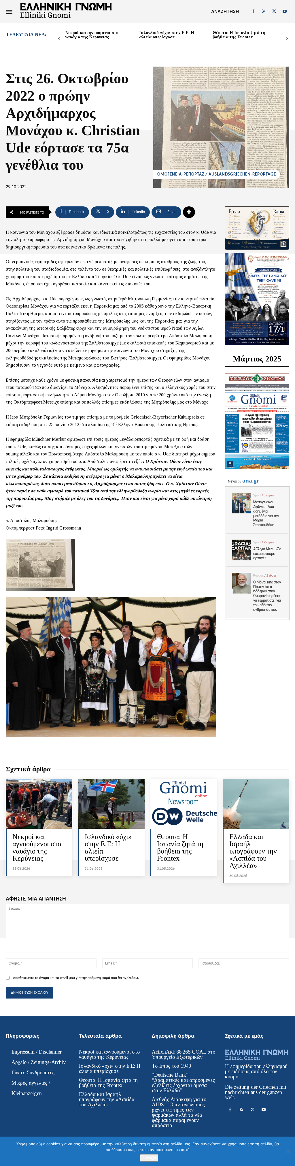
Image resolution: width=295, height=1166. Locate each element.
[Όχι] (288, 1151)
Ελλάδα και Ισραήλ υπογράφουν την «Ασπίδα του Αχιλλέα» (253, 851)
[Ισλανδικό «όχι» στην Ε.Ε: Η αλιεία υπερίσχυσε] (111, 804)
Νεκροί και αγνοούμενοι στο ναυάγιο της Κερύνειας (91, 34)
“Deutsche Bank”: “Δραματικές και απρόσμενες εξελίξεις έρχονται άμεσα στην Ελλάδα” (183, 1082)
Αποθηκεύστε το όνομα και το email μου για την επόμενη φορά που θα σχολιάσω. (76, 978)
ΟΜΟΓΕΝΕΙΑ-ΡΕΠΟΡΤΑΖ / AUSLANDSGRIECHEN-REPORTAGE (216, 174)
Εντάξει (149, 1158)
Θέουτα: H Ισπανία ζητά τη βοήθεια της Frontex (239, 34)
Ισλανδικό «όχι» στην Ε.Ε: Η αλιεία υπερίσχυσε (166, 34)
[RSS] (263, 11)
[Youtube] (284, 11)
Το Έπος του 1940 (171, 1066)
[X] (274, 11)
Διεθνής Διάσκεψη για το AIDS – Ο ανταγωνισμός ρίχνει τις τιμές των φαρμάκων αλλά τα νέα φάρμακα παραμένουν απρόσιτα (179, 1112)
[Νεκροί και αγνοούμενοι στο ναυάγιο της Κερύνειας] (39, 804)
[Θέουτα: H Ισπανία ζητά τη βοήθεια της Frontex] (183, 804)
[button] (225, 11)
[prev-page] (59, 38)
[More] (189, 212)
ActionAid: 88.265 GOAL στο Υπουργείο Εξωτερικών (183, 1054)
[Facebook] (253, 11)
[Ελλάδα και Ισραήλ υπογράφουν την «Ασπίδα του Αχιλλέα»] (256, 804)
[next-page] (287, 38)
